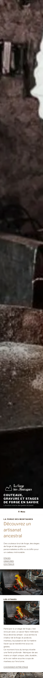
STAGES (7, 558)
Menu (23, 512)
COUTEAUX (9, 564)
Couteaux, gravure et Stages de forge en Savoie (21, 498)
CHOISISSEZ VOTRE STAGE (16, 667)
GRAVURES (9, 561)
